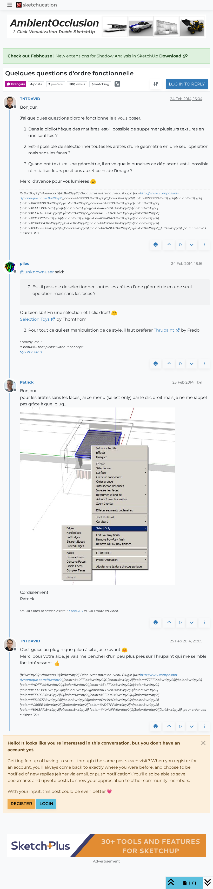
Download (171, 56)
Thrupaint (164, 330)
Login (46, 803)
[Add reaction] (155, 245)
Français (17, 84)
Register (21, 803)
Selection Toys (35, 319)
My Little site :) (31, 352)
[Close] (203, 743)
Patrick (27, 382)
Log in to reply (187, 84)
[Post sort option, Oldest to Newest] (156, 84)
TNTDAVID (30, 98)
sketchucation (40, 5)
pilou (25, 263)
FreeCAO (76, 611)
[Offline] (12, 102)
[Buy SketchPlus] (106, 845)
